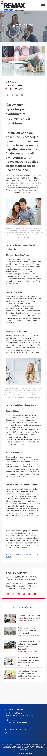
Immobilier (13, 82)
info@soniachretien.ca (21, 722)
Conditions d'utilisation (25, 748)
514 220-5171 (14, 720)
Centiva (28, 753)
